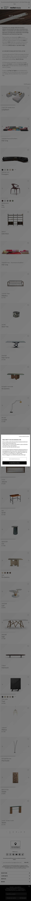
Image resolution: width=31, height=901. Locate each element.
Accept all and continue (14, 462)
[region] (15, 450)
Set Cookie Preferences (14, 458)
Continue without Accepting (24, 436)
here (8, 454)
